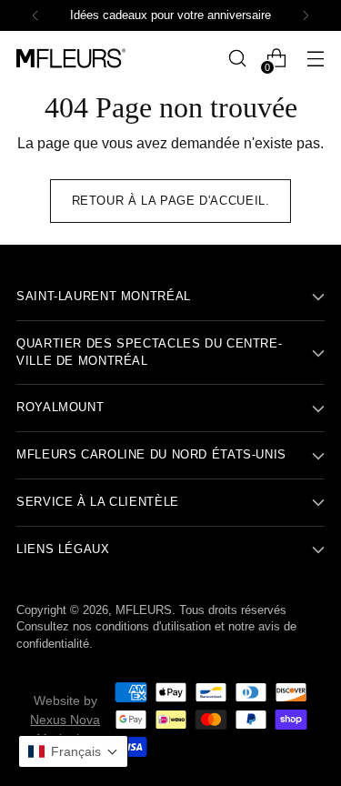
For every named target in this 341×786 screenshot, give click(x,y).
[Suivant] (306, 15)
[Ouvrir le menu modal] (315, 58)
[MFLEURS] (70, 58)
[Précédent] (35, 15)
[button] (73, 751)
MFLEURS (143, 610)
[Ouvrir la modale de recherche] (237, 58)
